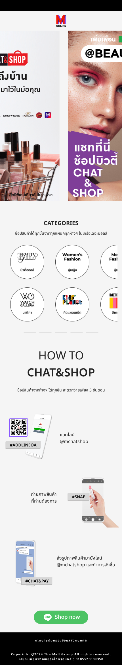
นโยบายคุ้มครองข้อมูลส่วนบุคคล (61, 640)
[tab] (30, 332)
